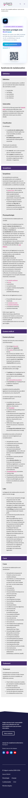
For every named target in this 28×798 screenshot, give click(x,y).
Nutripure (5, 744)
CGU (14, 782)
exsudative (19, 379)
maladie (10, 280)
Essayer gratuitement (11, 44)
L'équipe (14, 778)
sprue (9, 282)
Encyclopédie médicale (11, 9)
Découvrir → (6, 48)
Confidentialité (6, 782)
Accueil (3, 9)
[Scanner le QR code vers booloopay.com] (14, 56)
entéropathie (12, 379)
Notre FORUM (6, 774)
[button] (20, 4)
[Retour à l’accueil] (7, 4)
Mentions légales (7, 786)
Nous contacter (8, 733)
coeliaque (15, 280)
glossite (16, 346)
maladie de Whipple (13, 304)
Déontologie (5, 778)
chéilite (11, 350)
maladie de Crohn (12, 302)
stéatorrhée (11, 190)
